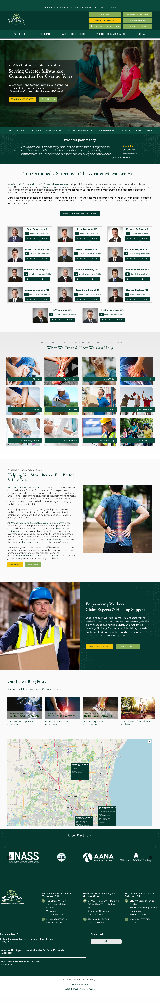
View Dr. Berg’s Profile (140, 233)
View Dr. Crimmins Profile (40, 254)
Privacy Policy (80, 969)
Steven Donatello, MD (87, 249)
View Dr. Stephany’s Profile (65, 315)
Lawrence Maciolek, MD (37, 290)
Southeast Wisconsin (22, 192)
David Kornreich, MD (87, 269)
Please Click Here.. (107, 7)
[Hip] (137, 357)
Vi (80, 274)
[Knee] (23, 388)
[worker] (99, 419)
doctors (34, 197)
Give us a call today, (90, 200)
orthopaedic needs (66, 200)
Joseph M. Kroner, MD (137, 269)
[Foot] (61, 357)
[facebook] (106, 926)
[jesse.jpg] (65, 227)
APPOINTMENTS (23, 97)
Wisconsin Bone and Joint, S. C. (28, 184)
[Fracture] (61, 419)
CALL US (48, 97)
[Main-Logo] (17, 14)
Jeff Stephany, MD (62, 310)
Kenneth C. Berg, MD (137, 229)
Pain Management (29, 440)
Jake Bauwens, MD (37, 229)
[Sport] (137, 388)
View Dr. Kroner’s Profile (140, 274)
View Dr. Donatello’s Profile (90, 254)
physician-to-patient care (56, 187)
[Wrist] (99, 357)
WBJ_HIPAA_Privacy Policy (80, 973)
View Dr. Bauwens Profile (40, 233)
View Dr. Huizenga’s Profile (40, 274)
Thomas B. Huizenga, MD (37, 269)
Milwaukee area (62, 192)
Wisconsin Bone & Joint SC (26, 523)
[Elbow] (23, 357)
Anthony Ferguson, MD (137, 249)
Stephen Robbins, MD (137, 290)
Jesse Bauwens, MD (87, 229)
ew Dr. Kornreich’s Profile (91, 274)
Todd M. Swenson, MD (112, 310)
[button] (9, 850)
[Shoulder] (61, 388)
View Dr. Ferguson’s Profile (140, 254)
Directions (74, 777)
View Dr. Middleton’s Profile (90, 294)
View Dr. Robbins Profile (140, 294)
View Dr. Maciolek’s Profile (39, 294)
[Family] (137, 419)
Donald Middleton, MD (87, 290)
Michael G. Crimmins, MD (37, 249)
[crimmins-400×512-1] (15, 248)
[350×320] (23, 419)
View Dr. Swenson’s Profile (115, 315)
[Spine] (99, 388)
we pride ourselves (57, 184)
